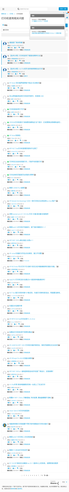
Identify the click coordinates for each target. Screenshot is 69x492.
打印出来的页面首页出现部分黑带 (21, 175)
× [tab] (63, 12)
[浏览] (2, 9)
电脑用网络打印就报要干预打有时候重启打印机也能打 (28, 424)
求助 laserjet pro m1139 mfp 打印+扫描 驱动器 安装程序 (28, 214)
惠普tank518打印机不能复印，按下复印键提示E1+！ (28, 227)
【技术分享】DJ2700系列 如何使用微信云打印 (25, 69)
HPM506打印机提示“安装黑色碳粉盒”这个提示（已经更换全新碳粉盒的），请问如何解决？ (36, 122)
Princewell (26, 261)
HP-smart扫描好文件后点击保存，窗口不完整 (25, 253)
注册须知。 (20, 488)
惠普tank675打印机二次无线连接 (21, 437)
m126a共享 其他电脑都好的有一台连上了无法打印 (27, 385)
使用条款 (13, 488)
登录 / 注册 (63, 9)
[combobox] (32, 9)
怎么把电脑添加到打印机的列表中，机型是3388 (26, 96)
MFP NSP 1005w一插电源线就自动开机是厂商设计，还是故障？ (31, 371)
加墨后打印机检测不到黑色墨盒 (20, 332)
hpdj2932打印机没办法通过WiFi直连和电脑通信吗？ (27, 280)
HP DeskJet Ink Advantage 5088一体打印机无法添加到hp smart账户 (32, 201)
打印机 (11, 14)
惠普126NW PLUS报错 (16, 188)
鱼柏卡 (26, 76)
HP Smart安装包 (14, 135)
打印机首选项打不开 (16, 109)
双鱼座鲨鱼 (27, 50)
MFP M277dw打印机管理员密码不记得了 (23, 149)
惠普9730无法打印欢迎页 (18, 450)
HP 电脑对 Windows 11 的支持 (40, 21)
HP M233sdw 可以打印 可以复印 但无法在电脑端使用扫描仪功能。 (32, 267)
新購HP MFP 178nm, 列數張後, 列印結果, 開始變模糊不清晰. (30, 398)
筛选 (5, 25)
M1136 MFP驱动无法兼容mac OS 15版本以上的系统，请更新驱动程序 (33, 463)
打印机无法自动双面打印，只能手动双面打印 (25, 162)
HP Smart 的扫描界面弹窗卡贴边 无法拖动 (24, 83)
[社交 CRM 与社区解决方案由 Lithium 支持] (55, 483)
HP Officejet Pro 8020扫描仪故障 (20, 358)
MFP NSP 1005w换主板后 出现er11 (21, 240)
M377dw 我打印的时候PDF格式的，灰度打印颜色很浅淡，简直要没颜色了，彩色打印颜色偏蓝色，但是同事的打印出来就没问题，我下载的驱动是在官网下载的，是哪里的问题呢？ (36, 293)
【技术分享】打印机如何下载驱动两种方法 (24, 56)
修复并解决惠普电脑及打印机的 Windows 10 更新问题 (46, 33)
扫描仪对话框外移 (15, 306)
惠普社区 (3, 14)
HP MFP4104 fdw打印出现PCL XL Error (22, 319)
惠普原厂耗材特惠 (15, 43)
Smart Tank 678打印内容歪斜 (19, 411)
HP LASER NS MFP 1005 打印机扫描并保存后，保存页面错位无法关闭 (33, 345)
